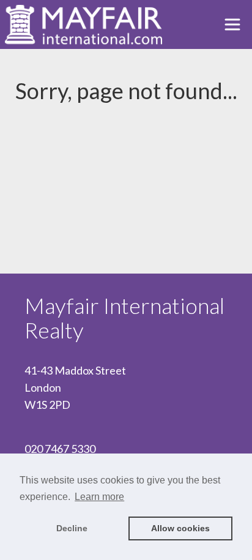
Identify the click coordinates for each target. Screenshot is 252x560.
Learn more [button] (99, 496)
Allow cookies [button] (180, 528)
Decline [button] (71, 528)
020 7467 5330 (59, 448)
